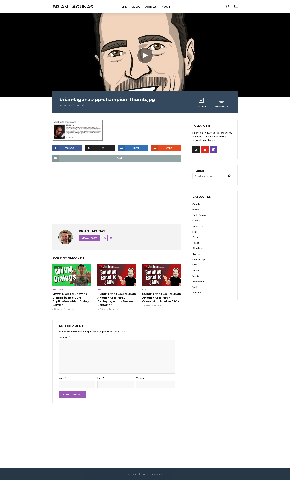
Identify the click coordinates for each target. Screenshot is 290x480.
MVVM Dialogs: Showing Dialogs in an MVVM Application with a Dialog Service (70, 299)
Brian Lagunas (72, 6)
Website (140, 378)
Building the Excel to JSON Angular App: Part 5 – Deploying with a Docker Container (116, 299)
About (166, 6)
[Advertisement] (116, 194)
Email (100, 378)
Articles (151, 6)
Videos (136, 6)
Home (123, 6)
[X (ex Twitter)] (196, 149)
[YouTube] (205, 149)
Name (62, 378)
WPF (61, 289)
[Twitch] (213, 149)
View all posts (89, 238)
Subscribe (201, 106)
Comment (64, 337)
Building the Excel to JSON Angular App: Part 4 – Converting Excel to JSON (161, 297)
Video (55, 289)
